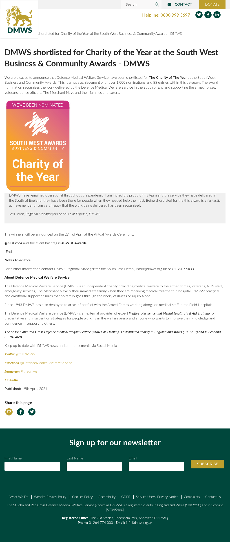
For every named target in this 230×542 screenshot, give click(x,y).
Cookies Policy (82, 497)
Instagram (12, 371)
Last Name (75, 458)
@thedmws (29, 371)
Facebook (208, 14)
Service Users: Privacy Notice (157, 497)
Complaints (192, 497)
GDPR (125, 497)
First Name (13, 458)
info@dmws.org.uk (139, 523)
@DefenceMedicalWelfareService (46, 363)
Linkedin (217, 14)
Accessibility (107, 497)
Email (9, 411)
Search (157, 4)
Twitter (199, 14)
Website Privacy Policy (50, 497)
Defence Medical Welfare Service (19, 19)
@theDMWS (25, 354)
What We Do (18, 497)
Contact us (213, 497)
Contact (183, 4)
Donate (212, 4)
